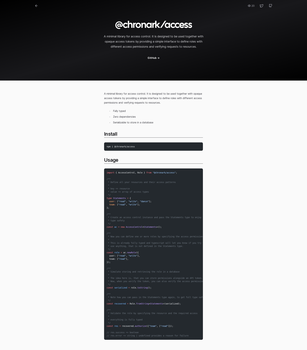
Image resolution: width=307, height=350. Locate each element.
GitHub (154, 57)
